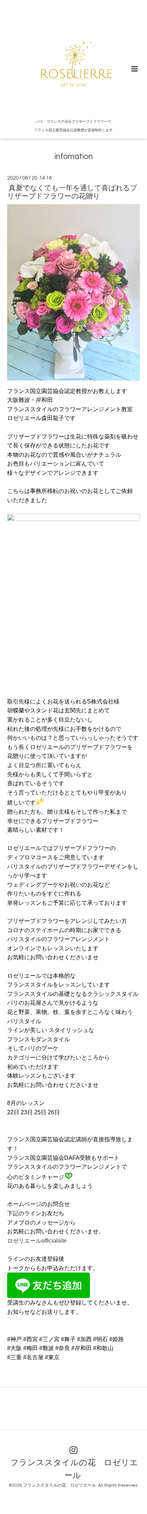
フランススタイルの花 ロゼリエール (74, 1469)
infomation (74, 157)
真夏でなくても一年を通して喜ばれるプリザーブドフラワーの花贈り (72, 192)
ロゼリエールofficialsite (37, 1241)
